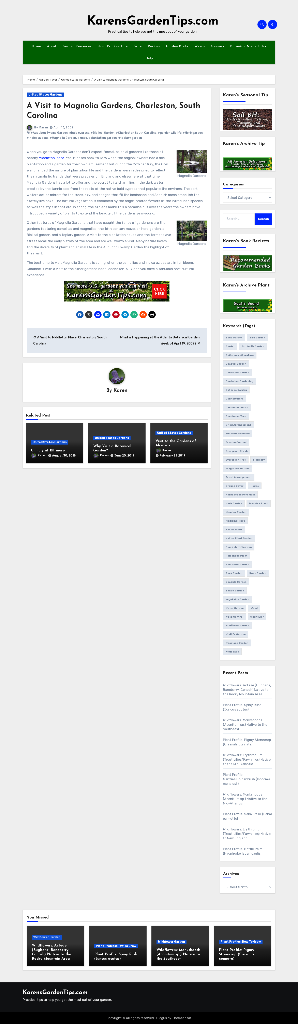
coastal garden (236, 363)
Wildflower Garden (46, 937)
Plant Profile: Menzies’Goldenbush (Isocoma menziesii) (246, 779)
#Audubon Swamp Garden (49, 133)
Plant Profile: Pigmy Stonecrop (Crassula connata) (236, 954)
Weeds (199, 46)
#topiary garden (130, 138)
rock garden (234, 573)
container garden (237, 372)
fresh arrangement (239, 477)
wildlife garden (236, 634)
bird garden (257, 337)
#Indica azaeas (37, 138)
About (52, 46)
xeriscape (232, 651)
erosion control (236, 442)
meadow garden (236, 512)
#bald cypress (79, 133)
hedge (255, 486)
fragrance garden (238, 468)
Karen (43, 127)
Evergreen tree (236, 459)
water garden (235, 608)
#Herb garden (193, 133)
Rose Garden (257, 573)
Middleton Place (51, 158)
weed (254, 608)
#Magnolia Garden (63, 138)
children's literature (240, 355)
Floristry (259, 459)
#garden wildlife (169, 133)
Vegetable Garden (237, 599)
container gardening (239, 381)
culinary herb (234, 398)
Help (149, 58)
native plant (234, 529)
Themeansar (181, 1018)
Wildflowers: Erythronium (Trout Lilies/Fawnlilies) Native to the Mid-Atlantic (247, 759)
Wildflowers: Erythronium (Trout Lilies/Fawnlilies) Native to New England (247, 833)
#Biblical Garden (103, 133)
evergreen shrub (237, 451)
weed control (234, 616)
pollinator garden (237, 564)
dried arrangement (238, 424)
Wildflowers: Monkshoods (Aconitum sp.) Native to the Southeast (245, 724)
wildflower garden (237, 625)
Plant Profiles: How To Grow (119, 46)
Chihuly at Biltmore (48, 450)
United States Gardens (45, 94)
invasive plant (258, 503)
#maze (82, 138)
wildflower (257, 616)
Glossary (217, 46)
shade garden (235, 590)
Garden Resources (77, 46)
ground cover (234, 486)
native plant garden (239, 538)
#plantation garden (102, 138)
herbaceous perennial (240, 494)
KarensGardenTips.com (153, 21)
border (230, 346)
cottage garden (236, 390)
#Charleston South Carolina (136, 133)
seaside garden (236, 581)
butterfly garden (253, 346)
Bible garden (234, 337)
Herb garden (234, 503)
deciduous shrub (237, 407)
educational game (238, 433)
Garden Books (177, 46)
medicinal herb (235, 520)
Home (36, 46)
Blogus (161, 1018)
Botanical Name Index (248, 46)
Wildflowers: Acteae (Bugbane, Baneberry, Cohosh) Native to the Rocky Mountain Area (247, 689)
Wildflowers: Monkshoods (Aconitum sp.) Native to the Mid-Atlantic (245, 798)
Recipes (154, 46)
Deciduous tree (236, 416)
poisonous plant (237, 555)
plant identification (239, 547)
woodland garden (237, 643)
